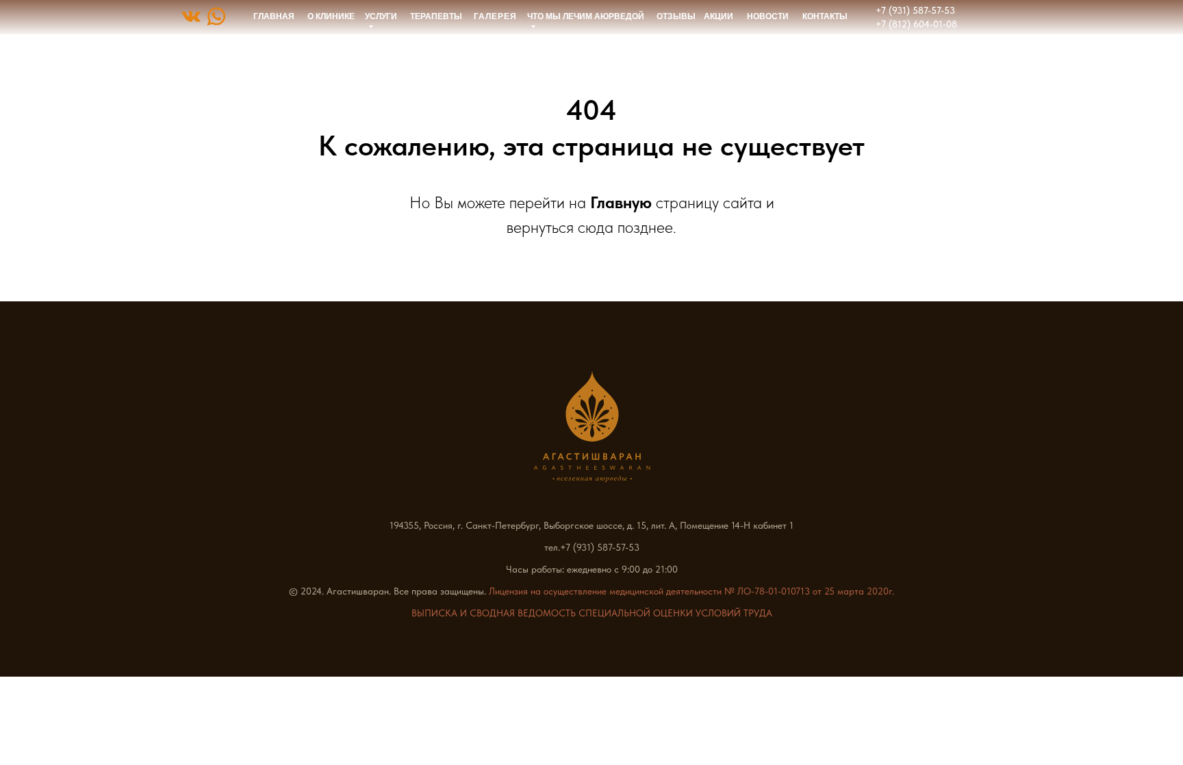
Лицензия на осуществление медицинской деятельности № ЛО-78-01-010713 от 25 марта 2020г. (691, 591)
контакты (825, 16)
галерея (495, 16)
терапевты (436, 16)
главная (273, 16)
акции (718, 16)
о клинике (331, 16)
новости (768, 16)
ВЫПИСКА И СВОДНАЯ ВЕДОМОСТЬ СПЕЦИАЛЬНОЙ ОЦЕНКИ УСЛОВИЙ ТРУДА (591, 612)
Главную (621, 202)
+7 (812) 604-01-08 (916, 23)
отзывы (676, 16)
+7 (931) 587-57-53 (915, 10)
